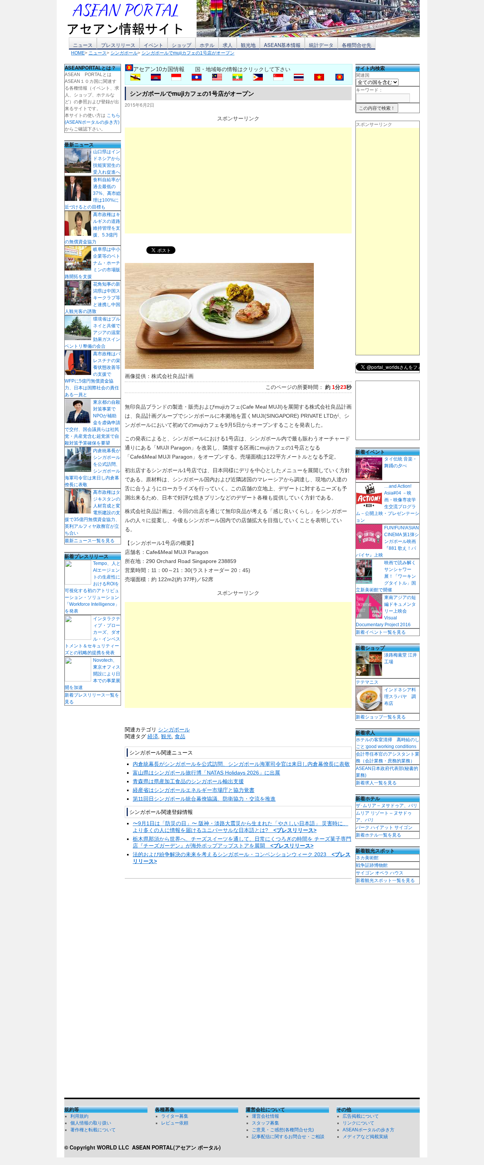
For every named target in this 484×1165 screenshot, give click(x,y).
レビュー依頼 (174, 1123)
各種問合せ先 (356, 44)
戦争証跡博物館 (372, 865)
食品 (180, 736)
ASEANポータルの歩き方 (368, 1129)
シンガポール (174, 729)
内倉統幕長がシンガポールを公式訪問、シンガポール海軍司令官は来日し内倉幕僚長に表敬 (241, 764)
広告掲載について (361, 1116)
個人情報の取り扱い (90, 1123)
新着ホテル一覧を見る (378, 835)
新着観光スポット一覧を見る (385, 880)
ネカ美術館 (367, 857)
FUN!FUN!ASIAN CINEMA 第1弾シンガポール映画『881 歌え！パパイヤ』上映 (387, 541)
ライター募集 (174, 1116)
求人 (228, 44)
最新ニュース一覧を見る (90, 540)
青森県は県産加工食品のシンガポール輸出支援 (188, 781)
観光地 (248, 44)
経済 (152, 736)
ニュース (83, 44)
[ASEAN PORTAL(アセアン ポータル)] (130, 18)
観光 (166, 736)
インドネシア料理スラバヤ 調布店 (400, 696)
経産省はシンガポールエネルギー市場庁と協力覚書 (193, 790)
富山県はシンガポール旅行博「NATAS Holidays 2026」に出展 (206, 773)
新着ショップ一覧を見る (381, 717)
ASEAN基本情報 (282, 44)
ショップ (181, 44)
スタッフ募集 (265, 1123)
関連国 (362, 75)
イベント (153, 44)
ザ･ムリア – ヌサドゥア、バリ (386, 805)
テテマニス (367, 682)
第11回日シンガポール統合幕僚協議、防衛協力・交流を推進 (204, 799)
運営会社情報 (265, 1116)
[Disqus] (238, 989)
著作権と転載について (93, 1129)
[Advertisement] (238, 180)
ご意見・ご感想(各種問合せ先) (283, 1129)
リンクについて (358, 1123)
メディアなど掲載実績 (365, 1136)
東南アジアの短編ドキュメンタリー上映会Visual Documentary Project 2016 (386, 611)
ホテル (207, 44)
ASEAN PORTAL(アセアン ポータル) (176, 1147)
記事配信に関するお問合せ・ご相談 (288, 1136)
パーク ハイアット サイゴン (384, 827)
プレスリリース (118, 44)
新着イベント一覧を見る (381, 632)
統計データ (321, 44)
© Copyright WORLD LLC (98, 1147)
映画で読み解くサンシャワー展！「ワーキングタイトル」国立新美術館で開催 (386, 576)
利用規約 (79, 1116)
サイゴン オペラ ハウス (379, 873)
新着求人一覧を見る (376, 782)
